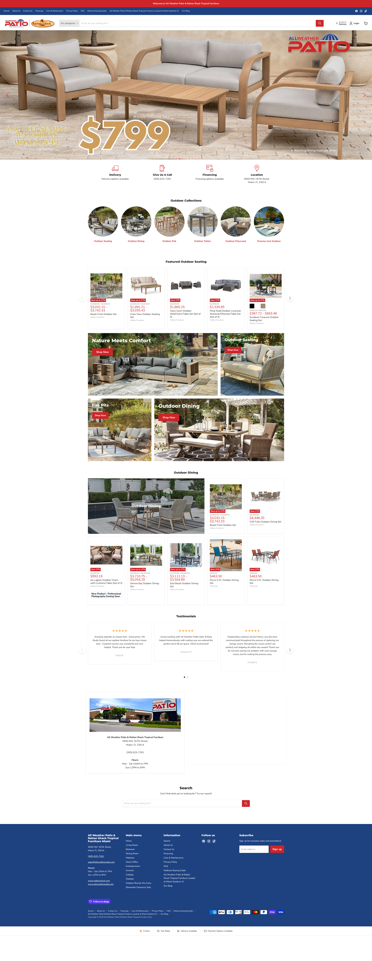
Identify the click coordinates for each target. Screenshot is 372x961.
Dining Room (132, 860)
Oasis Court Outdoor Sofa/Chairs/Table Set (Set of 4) (185, 320)
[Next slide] (364, 98)
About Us (16, 11)
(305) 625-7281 (96, 863)
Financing (39, 11)
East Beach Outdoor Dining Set (184, 592)
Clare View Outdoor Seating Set (145, 322)
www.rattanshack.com (99, 887)
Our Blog (186, 11)
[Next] (289, 305)
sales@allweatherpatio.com (101, 868)
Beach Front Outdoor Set (103, 321)
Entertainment (133, 873)
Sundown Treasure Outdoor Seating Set (264, 325)
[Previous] (82, 305)
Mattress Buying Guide (97, 11)
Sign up (277, 856)
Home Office (132, 868)
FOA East (214, 593)
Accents (130, 877)
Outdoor (130, 885)
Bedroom (130, 856)
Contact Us (27, 11)
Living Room (132, 851)
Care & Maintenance (54, 11)
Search (6, 11)
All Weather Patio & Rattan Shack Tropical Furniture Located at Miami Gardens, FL (144, 11)
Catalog (129, 881)
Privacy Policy (72, 11)
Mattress (130, 864)
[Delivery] (115, 181)
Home (129, 847)
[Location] (256, 181)
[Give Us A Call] (162, 181)
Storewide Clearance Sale (138, 894)
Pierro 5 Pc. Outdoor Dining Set (224, 588)
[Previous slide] (8, 98)
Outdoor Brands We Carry (138, 889)
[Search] (320, 23)
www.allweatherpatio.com (101, 891)
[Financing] (209, 181)
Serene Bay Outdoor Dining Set (144, 592)
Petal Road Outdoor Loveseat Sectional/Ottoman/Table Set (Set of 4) (225, 320)
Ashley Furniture (97, 324)
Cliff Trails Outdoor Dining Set (265, 528)
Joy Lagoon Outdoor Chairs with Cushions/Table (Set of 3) (106, 588)
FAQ (82, 11)
